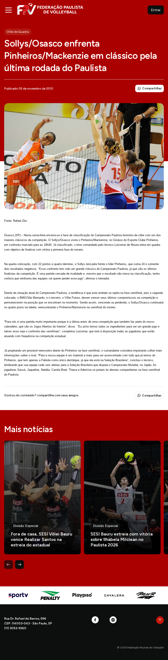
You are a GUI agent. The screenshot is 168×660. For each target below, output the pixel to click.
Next (19, 564)
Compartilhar (152, 88)
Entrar (156, 10)
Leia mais (42, 497)
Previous (8, 564)
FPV (50, 9)
